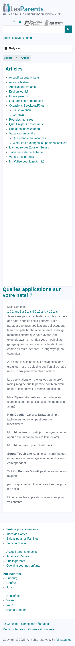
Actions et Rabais (17, 556)
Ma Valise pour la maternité (26, 161)
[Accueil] (28, 7)
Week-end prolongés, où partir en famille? (40, 142)
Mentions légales (14, 629)
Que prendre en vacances (29, 138)
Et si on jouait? (18, 91)
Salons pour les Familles (22, 538)
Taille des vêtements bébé (26, 152)
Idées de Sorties (16, 534)
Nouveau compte (23, 37)
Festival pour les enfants (22, 529)
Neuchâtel (13, 595)
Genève (11, 582)
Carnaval (19, 114)
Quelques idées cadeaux (25, 128)
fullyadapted (64, 639)
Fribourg (11, 578)
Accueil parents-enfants (24, 77)
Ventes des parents (21, 156)
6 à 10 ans (39, 311)
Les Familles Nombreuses (26, 100)
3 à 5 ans (26, 311)
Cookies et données (41, 629)
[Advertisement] (20, 224)
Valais (10, 600)
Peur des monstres (21, 119)
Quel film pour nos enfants (26, 124)
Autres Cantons (16, 609)
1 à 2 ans (13, 311)
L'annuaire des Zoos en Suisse (29, 147)
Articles (25, 57)
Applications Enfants (22, 86)
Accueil (8, 57)
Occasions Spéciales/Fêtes (26, 105)
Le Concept (10, 623)
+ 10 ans (52, 311)
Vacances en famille (22, 133)
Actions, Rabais (19, 82)
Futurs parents (18, 96)
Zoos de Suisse (16, 543)
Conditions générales (35, 623)
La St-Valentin (22, 110)
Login (6, 37)
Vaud (9, 605)
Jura (9, 587)
